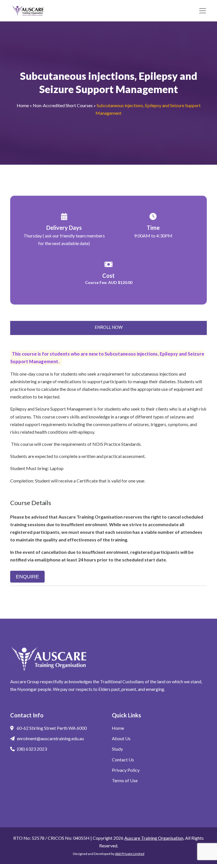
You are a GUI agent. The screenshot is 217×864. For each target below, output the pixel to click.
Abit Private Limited (129, 854)
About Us (121, 738)
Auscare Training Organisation (153, 838)
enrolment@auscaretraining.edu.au (50, 738)
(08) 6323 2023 (32, 748)
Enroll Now (109, 327)
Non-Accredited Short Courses (63, 105)
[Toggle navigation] (202, 10)
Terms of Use (125, 780)
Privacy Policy (126, 770)
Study (117, 748)
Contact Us (123, 759)
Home (23, 105)
